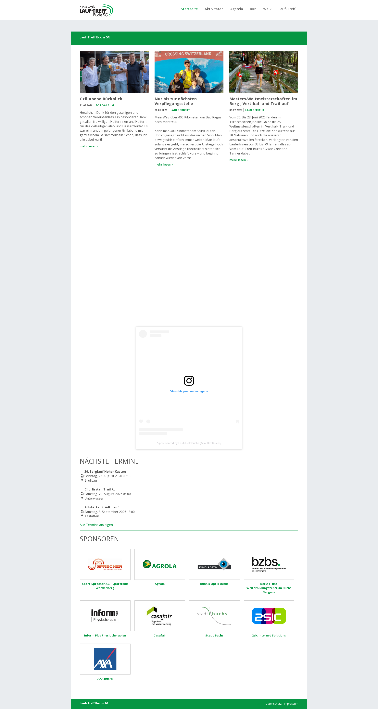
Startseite (189, 9)
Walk (267, 9)
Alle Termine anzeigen (96, 525)
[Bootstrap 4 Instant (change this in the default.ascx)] (96, 10)
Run (253, 9)
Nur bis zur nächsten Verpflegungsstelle (176, 101)
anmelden (260, 703)
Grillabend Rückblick (101, 98)
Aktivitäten (214, 9)
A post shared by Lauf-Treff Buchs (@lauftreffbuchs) (189, 443)
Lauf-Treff (286, 9)
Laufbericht (180, 110)
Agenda (236, 9)
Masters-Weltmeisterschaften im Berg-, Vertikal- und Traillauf (263, 101)
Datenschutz (273, 703)
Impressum (291, 703)
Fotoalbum (105, 105)
